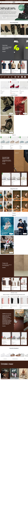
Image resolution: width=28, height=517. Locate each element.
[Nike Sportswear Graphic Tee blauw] (6, 65)
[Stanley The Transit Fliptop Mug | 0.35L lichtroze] (5, 300)
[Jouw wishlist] (25, 2)
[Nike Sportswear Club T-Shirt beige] (15, 65)
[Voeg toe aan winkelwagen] (19, 61)
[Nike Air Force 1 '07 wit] (5, 85)
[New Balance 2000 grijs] (15, 177)
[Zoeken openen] (21, 2)
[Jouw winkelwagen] (27, 2)
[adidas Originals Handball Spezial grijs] (6, 336)
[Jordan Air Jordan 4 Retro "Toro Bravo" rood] (14, 85)
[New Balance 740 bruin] (14, 140)
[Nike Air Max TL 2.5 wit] (15, 336)
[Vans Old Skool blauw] (5, 140)
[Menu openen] (1, 2)
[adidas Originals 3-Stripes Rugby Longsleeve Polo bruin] (6, 282)
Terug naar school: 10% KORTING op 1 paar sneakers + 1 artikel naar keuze (14, 0)
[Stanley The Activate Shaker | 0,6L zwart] (14, 300)
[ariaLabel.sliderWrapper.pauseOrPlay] (25, 18)
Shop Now (4, 51)
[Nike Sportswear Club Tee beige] (15, 282)
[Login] (23, 2)
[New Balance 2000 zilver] (6, 177)
